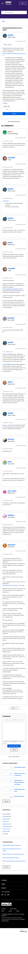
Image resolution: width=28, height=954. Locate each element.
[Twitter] (2, 914)
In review (5, 839)
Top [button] (2, 950)
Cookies (10, 930)
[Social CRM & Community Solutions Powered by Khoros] (23, 951)
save (9, 111)
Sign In (23, 3)
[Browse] (2, 3)
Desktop (5, 108)
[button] (4, 114)
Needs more (5, 836)
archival (5, 111)
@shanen (5, 361)
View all (6, 819)
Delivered (5, 849)
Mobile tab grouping (19, 814)
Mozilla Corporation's (8, 933)
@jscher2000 (6, 207)
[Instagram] (5, 914)
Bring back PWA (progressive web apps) (12, 863)
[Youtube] (8, 914)
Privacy (3, 930)
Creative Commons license (7, 940)
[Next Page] (17, 723)
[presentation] (4, 735)
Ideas (3, 21)
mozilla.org (3, 928)
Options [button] (26, 21)
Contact (18, 930)
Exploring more (6, 841)
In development (6, 844)
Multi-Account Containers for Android (12, 877)
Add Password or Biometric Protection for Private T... (19, 800)
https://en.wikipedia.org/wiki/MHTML (11, 296)
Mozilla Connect (8, 3)
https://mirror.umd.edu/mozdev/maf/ (11, 598)
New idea (10, 44)
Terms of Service (14, 928)
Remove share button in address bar (19, 791)
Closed (4, 851)
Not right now (6, 846)
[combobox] (14, 12)
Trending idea (6, 834)
